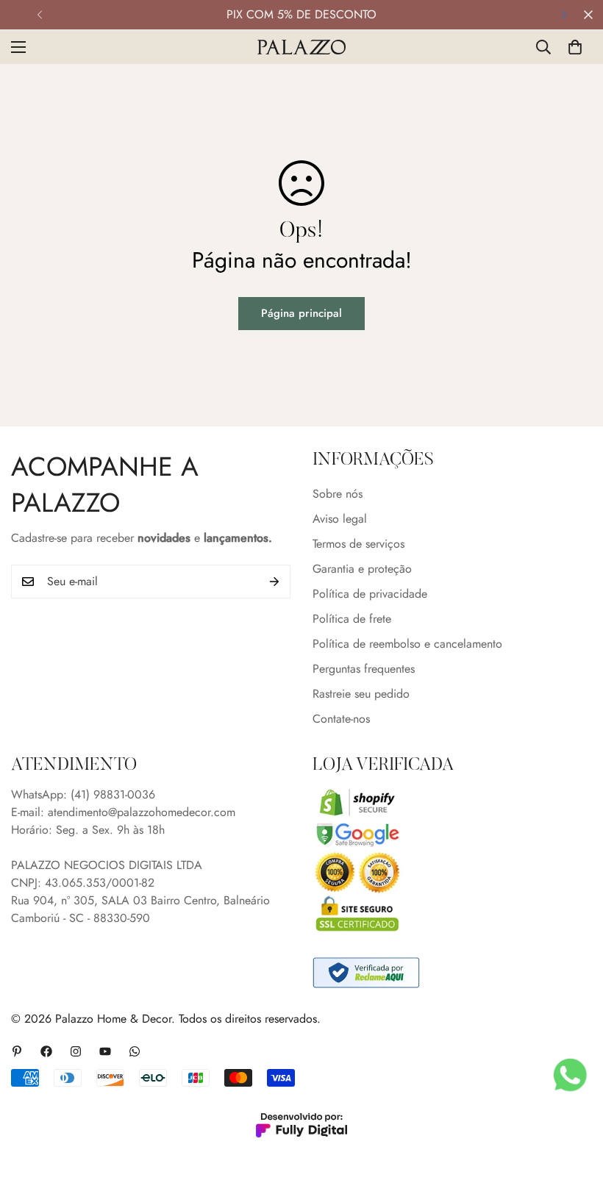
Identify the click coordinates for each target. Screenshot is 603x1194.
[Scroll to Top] (574, 1114)
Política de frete (352, 618)
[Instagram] (76, 1051)
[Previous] (39, 14)
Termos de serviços (358, 543)
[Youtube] (105, 1051)
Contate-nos (341, 718)
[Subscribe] (274, 581)
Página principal (301, 313)
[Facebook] (46, 1051)
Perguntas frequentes (364, 668)
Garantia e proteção (362, 568)
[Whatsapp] (134, 1051)
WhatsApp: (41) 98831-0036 (83, 794)
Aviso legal (340, 518)
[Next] (564, 14)
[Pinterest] (17, 1051)
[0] (575, 47)
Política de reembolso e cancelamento (407, 643)
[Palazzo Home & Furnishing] (301, 47)
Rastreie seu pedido (361, 693)
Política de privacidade (370, 593)
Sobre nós (338, 493)
